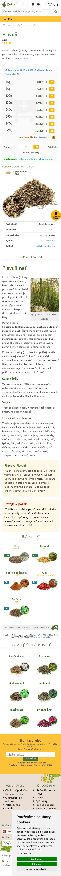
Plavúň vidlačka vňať (46, 240)
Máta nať (44, 683)
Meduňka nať (16, 683)
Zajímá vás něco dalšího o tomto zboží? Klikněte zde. (27, 627)
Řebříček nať (16, 656)
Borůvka (16, 600)
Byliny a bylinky (14, 25)
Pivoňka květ (44, 710)
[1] (51, 82)
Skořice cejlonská (16, 573)
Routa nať (44, 656)
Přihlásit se (30, 758)
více (42, 749)
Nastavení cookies (11, 861)
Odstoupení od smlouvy (13, 799)
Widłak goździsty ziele (45, 246)
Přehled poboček (45, 805)
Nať (25, 25)
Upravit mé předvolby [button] (37, 869)
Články (39, 797)
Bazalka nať (16, 710)
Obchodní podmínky (42, 637)
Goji (45, 573)
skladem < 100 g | (38, 159)
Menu (9, 19)
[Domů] (3, 24)
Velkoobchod (12, 805)
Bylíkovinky (41, 801)
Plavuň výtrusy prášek (19, 173)
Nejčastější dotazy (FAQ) (45, 792)
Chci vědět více (44, 137)
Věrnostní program (46, 808)
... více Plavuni (20, 58)
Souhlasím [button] (36, 859)
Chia (16, 547)
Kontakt (9, 808)
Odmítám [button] (36, 864)
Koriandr (45, 547)
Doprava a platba (14, 794)
